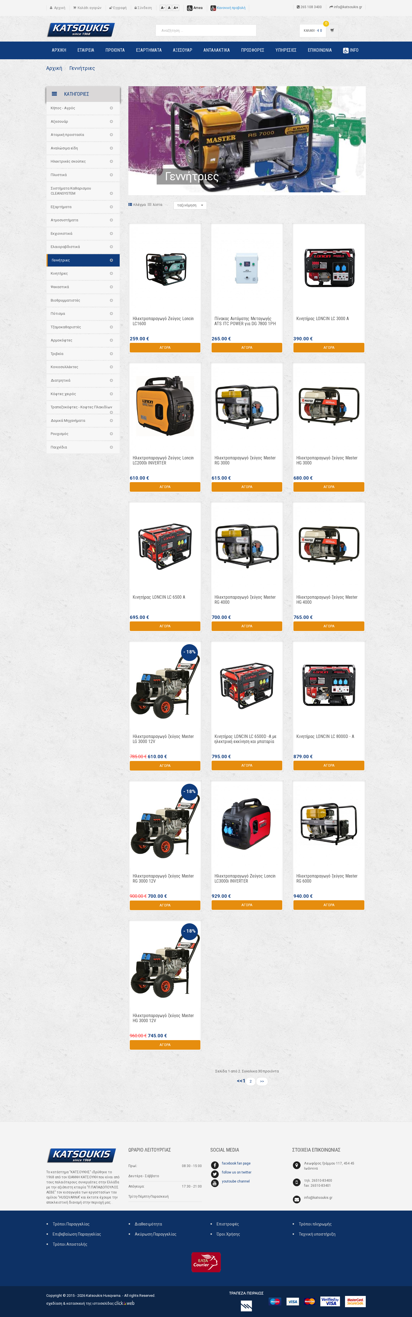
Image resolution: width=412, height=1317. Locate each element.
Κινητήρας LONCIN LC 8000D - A (325, 736)
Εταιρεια (85, 50)
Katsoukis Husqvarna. (103, 1295)
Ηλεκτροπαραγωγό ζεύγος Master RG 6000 (327, 878)
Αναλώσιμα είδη (64, 148)
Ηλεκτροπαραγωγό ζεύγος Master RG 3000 (245, 460)
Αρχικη (59, 50)
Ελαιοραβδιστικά (65, 247)
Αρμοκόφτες (61, 340)
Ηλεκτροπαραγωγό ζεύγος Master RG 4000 (245, 599)
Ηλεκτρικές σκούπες (68, 161)
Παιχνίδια (59, 447)
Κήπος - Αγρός (63, 108)
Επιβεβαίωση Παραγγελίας (77, 1234)
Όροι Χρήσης (228, 1234)
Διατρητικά (60, 380)
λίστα (157, 204)
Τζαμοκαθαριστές (66, 327)
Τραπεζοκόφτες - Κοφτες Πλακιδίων (81, 407)
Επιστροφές (228, 1224)
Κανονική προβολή (231, 8)
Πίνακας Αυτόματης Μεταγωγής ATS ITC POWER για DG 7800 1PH (245, 321)
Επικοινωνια (320, 50)
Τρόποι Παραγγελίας (71, 1224)
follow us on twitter (236, 1172)
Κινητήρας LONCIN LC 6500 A (159, 597)
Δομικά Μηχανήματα (68, 420)
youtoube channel (236, 1181)
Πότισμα (58, 313)
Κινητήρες (59, 273)
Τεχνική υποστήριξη (317, 1234)
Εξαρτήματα (61, 207)
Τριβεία (57, 354)
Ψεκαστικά (60, 287)
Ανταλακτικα (216, 50)
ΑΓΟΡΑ (165, 347)
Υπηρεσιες (286, 50)
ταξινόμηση (187, 205)
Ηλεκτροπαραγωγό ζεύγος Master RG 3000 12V (163, 878)
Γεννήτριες (81, 68)
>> (262, 1081)
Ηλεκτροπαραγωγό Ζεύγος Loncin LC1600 (163, 321)
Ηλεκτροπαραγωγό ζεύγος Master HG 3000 (327, 460)
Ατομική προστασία (67, 135)
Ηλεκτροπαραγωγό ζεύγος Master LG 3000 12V (163, 739)
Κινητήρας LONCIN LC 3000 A (322, 318)
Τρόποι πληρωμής (315, 1224)
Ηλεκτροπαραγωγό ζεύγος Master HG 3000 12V (163, 1018)
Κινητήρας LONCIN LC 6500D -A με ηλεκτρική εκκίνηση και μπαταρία (245, 739)
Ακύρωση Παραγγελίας (156, 1234)
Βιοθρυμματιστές (65, 300)
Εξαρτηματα (149, 50)
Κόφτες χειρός (63, 394)
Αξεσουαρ (182, 50)
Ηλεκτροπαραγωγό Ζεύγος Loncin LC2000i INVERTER (163, 460)
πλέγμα (139, 204)
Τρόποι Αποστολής (70, 1244)
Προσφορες (252, 50)
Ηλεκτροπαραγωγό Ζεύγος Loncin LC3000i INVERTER (245, 878)
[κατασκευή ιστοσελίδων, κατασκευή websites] (124, 1303)
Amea (198, 8)
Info (353, 50)
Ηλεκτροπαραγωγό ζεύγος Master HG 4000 (327, 599)
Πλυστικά (59, 175)
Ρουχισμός (59, 434)
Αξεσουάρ (59, 121)
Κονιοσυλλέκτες (64, 367)
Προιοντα (115, 50)
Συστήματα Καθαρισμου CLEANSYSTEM (71, 191)
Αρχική (54, 68)
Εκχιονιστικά (61, 233)
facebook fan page (236, 1163)
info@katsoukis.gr (318, 1198)
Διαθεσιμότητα (148, 1224)
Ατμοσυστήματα (64, 220)
